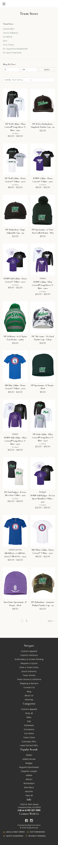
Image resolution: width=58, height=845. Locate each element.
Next (50, 621)
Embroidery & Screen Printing (29, 659)
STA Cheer (8, 44)
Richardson (29, 783)
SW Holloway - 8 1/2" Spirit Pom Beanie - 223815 (15, 338)
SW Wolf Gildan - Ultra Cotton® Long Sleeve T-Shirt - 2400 (15, 127)
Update (47, 69)
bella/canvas (29, 759)
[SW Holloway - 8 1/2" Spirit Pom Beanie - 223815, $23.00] (15, 317)
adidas (29, 775)
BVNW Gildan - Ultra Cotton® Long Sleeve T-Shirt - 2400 (42, 285)
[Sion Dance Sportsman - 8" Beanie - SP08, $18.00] (15, 583)
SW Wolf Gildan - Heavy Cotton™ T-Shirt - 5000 (15, 180)
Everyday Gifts (29, 741)
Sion (5, 40)
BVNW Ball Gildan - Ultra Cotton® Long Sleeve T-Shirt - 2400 (15, 440)
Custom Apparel (29, 651)
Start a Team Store (29, 667)
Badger (29, 763)
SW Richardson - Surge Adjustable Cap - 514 (15, 231)
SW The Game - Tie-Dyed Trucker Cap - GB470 (43, 338)
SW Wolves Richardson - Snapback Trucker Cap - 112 (42, 125)
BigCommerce (34, 825)
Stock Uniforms (29, 671)
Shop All (29, 713)
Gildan (29, 755)
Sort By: (8, 79)
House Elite (8, 28)
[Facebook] (26, 820)
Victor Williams (10, 32)
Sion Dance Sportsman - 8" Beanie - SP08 (15, 604)
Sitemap (29, 699)
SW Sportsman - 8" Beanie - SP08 (43, 387)
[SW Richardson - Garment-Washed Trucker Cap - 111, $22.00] (43, 583)
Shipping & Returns (29, 683)
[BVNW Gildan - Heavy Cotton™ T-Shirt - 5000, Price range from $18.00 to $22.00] (43, 159)
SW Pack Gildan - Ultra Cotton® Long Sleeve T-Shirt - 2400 (42, 437)
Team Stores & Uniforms (29, 679)
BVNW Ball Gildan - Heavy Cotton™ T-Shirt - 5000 (15, 280)
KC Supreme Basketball (15, 48)
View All (29, 795)
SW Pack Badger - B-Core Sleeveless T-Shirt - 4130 (15, 494)
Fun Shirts (29, 733)
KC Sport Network (12, 52)
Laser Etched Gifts (29, 745)
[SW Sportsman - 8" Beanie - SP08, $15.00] (43, 366)
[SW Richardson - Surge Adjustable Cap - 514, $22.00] (15, 210)
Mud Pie (29, 791)
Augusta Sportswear (29, 767)
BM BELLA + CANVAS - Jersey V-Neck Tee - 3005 (15, 555)
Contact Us (29, 687)
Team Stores (29, 675)
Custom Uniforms (29, 655)
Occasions (29, 729)
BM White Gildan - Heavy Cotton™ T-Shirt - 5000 (43, 551)
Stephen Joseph (29, 771)
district (29, 779)
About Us (29, 695)
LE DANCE (7, 36)
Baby (29, 717)
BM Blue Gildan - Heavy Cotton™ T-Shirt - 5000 (15, 387)
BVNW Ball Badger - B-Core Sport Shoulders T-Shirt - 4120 (43, 498)
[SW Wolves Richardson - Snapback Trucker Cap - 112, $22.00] (43, 104)
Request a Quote (29, 663)
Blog (29, 691)
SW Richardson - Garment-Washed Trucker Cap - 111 (42, 604)
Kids (29, 721)
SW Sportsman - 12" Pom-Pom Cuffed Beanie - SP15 (43, 231)
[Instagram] (31, 820)
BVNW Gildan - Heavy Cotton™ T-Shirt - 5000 (43, 180)
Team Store (29, 737)
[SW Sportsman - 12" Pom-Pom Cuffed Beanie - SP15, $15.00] (43, 210)
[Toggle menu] (4, 4)
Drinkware (29, 725)
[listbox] (22, 80)
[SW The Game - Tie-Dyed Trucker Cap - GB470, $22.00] (43, 317)
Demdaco (29, 787)
